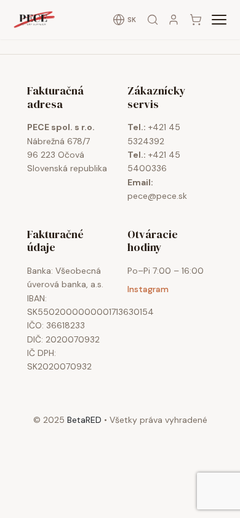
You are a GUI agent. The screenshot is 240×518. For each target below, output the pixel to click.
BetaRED (84, 419)
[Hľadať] (152, 19)
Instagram (148, 289)
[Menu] (219, 20)
